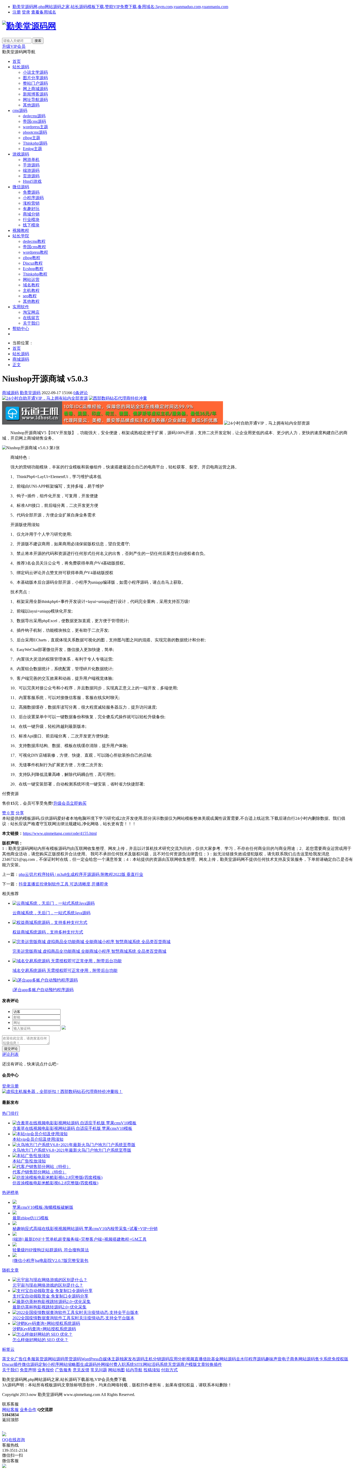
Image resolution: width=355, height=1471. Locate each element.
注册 (16, 12)
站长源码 (20, 67)
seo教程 (30, 296)
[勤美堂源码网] (29, 26)
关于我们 (31, 323)
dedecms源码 (34, 116)
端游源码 (31, 170)
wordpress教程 (35, 252)
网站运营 (31, 279)
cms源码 (19, 110)
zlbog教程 (31, 258)
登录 (26, 12)
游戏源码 (20, 154)
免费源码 (31, 192)
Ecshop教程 (33, 268)
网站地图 (116, 1370)
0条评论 (80, 393)
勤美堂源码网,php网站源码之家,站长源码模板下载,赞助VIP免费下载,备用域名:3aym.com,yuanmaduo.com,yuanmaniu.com (120, 6)
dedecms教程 (34, 241)
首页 (16, 61)
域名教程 (31, 285)
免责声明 (28, 1370)
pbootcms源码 (35, 132)
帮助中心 (20, 328)
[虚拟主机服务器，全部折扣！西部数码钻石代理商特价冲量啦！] (62, 1091)
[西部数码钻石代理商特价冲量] (118, 398)
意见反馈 (81, 1370)
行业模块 (31, 219)
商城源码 (20, 359)
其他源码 (31, 105)
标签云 (8, 1349)
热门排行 (10, 1113)
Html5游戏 (32, 181)
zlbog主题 (31, 138)
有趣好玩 (31, 208)
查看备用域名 (43, 12)
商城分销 (31, 214)
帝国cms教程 (34, 247)
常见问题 (98, 1370)
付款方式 (169, 1370)
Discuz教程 (33, 263)
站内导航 (134, 1370)
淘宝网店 (31, 312)
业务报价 (45, 1370)
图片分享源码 (35, 78)
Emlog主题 (32, 148)
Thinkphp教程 (35, 274)
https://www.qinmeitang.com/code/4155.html (60, 833)
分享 (20, 813)
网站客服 (10, 1409)
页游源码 (31, 176)
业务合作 (28, 1409)
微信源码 (20, 187)
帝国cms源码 (34, 121)
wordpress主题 (35, 127)
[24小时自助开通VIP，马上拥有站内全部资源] (45, 398)
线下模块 (31, 225)
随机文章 (10, 1270)
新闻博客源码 (35, 94)
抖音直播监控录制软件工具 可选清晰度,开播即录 (63, 884)
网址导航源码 (35, 99)
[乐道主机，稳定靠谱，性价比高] (112, 423)
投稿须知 (151, 1370)
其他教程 (31, 301)
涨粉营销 (31, 203)
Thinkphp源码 (35, 143)
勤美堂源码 (30, 393)
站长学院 (20, 236)
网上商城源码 (35, 88)
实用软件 (20, 307)
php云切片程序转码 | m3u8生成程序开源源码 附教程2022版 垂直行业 (81, 874)
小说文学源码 (35, 72)
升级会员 (61, 803)
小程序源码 (33, 198)
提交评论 (11, 1049)
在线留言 (31, 317)
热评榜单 (10, 1192)
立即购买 (78, 803)
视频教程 (20, 230)
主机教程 (31, 290)
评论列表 (10, 1054)
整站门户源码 (35, 83)
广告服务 (63, 1370)
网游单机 (31, 159)
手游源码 (31, 165)
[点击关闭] (2, 1429)
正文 (16, 364)
